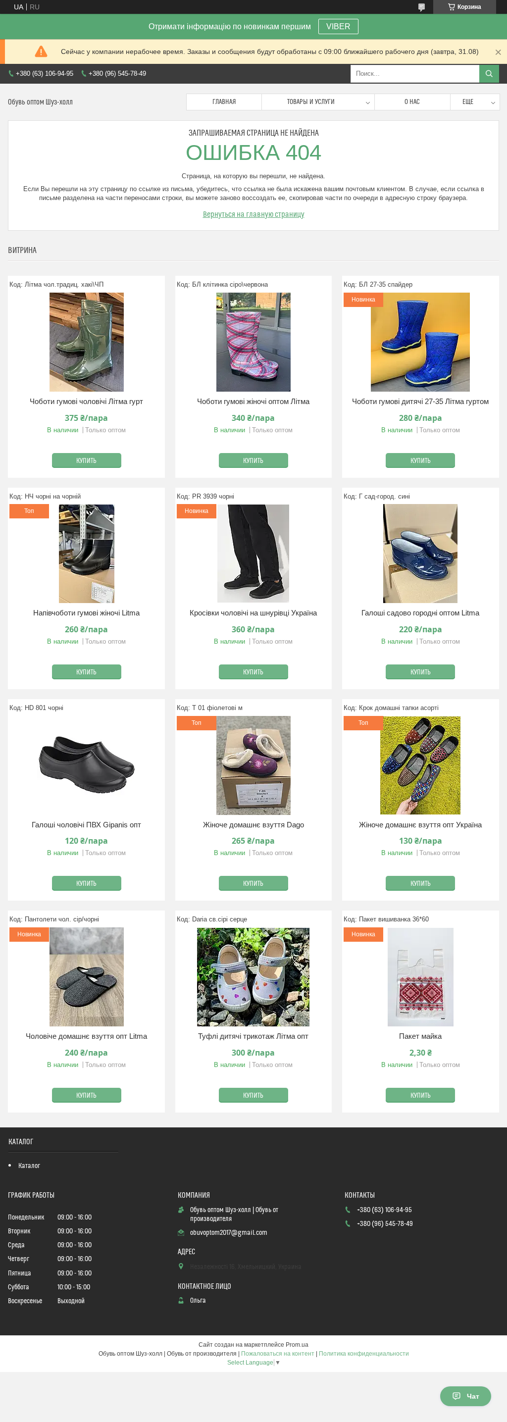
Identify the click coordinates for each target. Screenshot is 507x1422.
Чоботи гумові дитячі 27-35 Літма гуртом (420, 401)
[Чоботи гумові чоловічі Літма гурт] (86, 342)
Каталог (29, 1166)
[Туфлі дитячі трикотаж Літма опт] (254, 976)
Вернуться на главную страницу (253, 214)
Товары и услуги (311, 102)
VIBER (338, 26)
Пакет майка (420, 1036)
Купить (86, 461)
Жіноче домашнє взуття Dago (253, 824)
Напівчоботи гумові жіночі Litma (86, 613)
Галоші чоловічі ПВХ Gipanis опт (86, 824)
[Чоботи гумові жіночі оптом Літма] (254, 342)
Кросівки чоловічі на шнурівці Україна (253, 613)
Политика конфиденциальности (364, 1353)
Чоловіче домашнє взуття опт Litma (86, 1036)
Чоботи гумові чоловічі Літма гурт (86, 401)
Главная (224, 102)
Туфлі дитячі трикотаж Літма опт (253, 1036)
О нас (412, 102)
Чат (473, 1396)
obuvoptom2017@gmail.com (228, 1233)
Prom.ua (297, 1344)
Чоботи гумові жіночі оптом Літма (253, 401)
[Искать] (489, 74)
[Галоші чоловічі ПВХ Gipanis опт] (86, 765)
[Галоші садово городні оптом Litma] (421, 553)
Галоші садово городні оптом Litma (420, 613)
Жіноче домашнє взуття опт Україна (420, 824)
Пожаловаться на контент (277, 1353)
